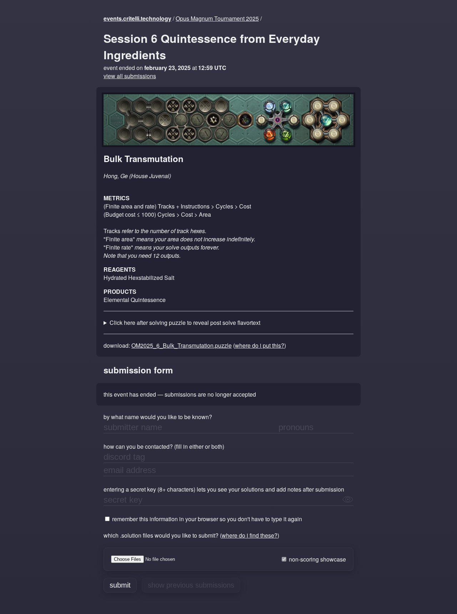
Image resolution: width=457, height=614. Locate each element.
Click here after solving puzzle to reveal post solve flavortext (185, 322)
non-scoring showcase (316, 559)
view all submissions (130, 76)
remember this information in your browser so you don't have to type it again (206, 519)
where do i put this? (259, 345)
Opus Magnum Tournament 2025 (217, 18)
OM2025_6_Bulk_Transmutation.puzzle (181, 345)
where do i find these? (249, 535)
